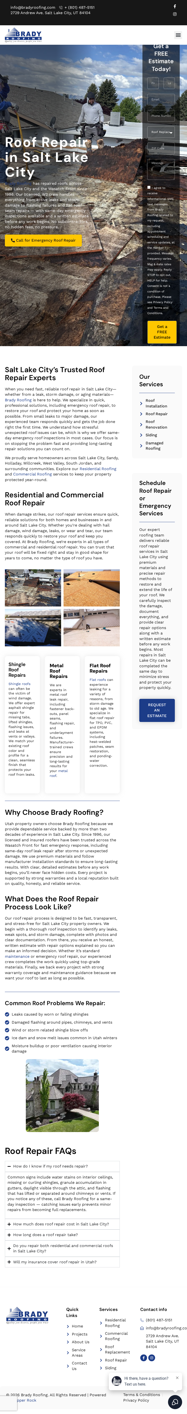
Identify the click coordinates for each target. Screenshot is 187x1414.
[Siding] (141, 435)
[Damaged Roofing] (141, 446)
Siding (151, 435)
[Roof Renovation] (141, 425)
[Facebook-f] (175, 6)
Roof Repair (157, 414)
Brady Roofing (18, 183)
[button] (178, 35)
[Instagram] (175, 14)
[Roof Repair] (141, 414)
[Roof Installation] (141, 403)
